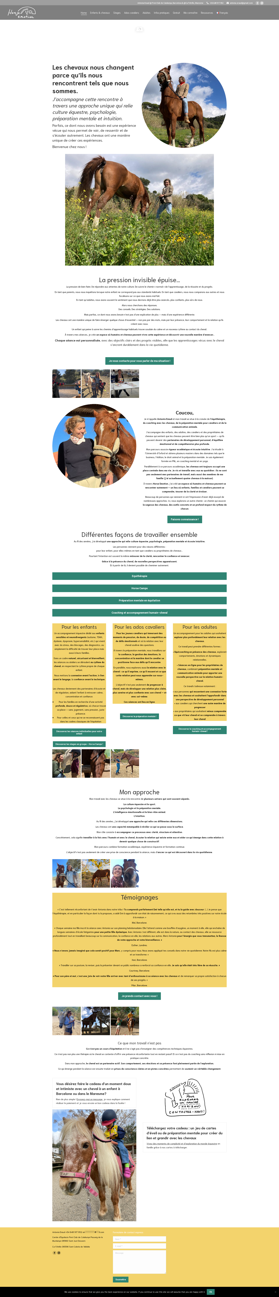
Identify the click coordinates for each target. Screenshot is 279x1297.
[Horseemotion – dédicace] (125, 383)
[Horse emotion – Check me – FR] (125, 873)
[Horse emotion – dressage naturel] (125, 763)
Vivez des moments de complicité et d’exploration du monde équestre (182, 1143)
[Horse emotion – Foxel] (96, 763)
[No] (275, 1291)
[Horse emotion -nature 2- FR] (96, 873)
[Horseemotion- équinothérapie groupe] (96, 383)
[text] (139, 975)
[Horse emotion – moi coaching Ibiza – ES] (66, 1021)
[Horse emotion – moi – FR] (66, 873)
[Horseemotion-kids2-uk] (66, 763)
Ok (210, 1292)
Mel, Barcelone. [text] (139, 922)
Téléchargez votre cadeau (167, 1127)
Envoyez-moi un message (89, 1099)
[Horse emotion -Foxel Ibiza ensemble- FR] (96, 1021)
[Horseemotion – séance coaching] (66, 383)
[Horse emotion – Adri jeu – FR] (125, 1021)
